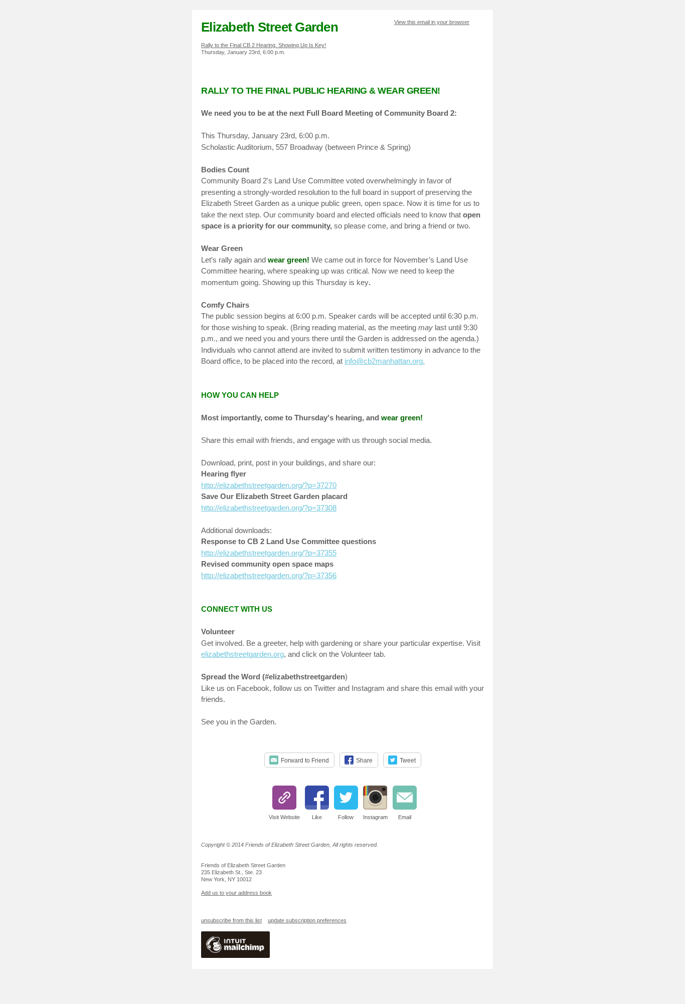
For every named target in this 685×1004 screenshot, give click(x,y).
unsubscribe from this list (231, 920)
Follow (346, 817)
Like (317, 817)
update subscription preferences (307, 920)
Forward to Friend (305, 760)
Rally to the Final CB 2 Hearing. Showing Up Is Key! (263, 45)
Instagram (375, 817)
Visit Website (284, 817)
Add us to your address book (236, 893)
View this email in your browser (431, 22)
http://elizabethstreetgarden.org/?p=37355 (268, 553)
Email (404, 817)
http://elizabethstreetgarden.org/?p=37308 (268, 508)
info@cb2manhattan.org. (385, 361)
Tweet (408, 760)
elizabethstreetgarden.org (242, 654)
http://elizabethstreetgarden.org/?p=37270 (268, 485)
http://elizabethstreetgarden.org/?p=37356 (268, 575)
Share (364, 760)
